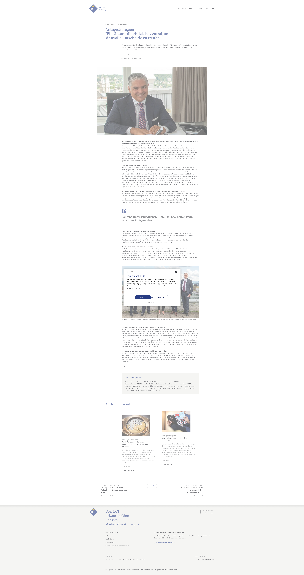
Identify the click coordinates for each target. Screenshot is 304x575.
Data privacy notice (134, 288)
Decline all (161, 297)
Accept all (143, 297)
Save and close (152, 302)
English (131, 271)
